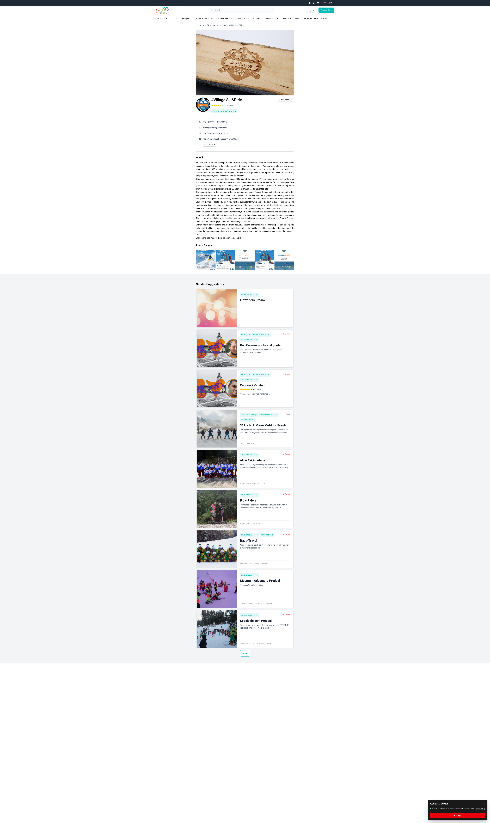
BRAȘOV (186, 18)
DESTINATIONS (225, 18)
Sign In (311, 10)
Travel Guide (245, 334)
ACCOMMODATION (287, 18)
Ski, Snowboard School (216, 25)
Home (201, 25)
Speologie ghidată (248, 420)
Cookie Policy (480, 809)
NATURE (243, 18)
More (245, 653)
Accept (457, 815)
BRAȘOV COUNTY (166, 18)
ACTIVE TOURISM (262, 18)
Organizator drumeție (261, 334)
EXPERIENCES (203, 18)
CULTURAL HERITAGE (314, 18)
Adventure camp (267, 535)
